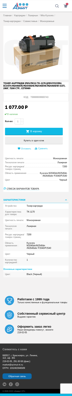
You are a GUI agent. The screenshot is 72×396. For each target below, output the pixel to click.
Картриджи (19, 15)
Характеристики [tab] (14, 200)
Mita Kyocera (47, 15)
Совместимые (30, 21)
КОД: (26, 97)
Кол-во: (9, 121)
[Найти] (68, 171)
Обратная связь (17, 376)
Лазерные (33, 15)
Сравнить (43, 148)
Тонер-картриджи (12, 21)
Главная (7, 15)
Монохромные (47, 21)
